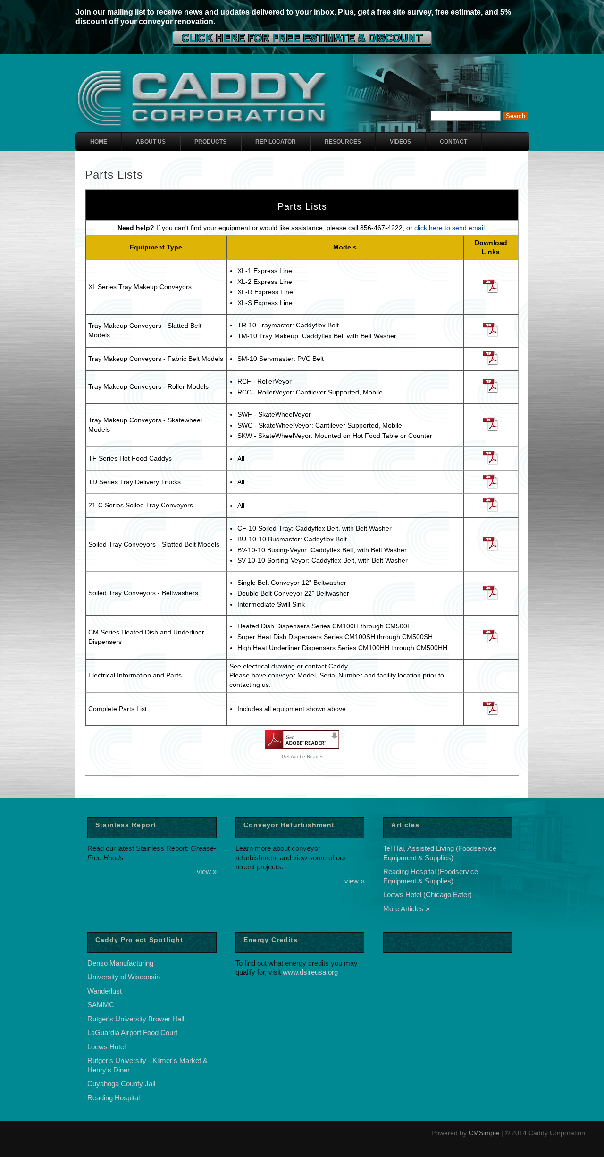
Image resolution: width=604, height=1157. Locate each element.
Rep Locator (275, 141)
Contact (453, 141)
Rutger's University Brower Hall (135, 1019)
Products (210, 141)
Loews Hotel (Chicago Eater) (427, 895)
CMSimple (484, 1133)
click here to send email (449, 227)
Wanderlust (104, 991)
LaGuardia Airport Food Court (132, 1032)
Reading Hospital (113, 1098)
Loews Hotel (106, 1047)
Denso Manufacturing (120, 963)
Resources (343, 141)
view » (207, 871)
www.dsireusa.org (310, 972)
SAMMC (100, 1005)
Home (98, 141)
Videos (400, 141)
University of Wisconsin (123, 977)
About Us (151, 141)
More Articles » (406, 909)
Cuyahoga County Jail (121, 1084)
